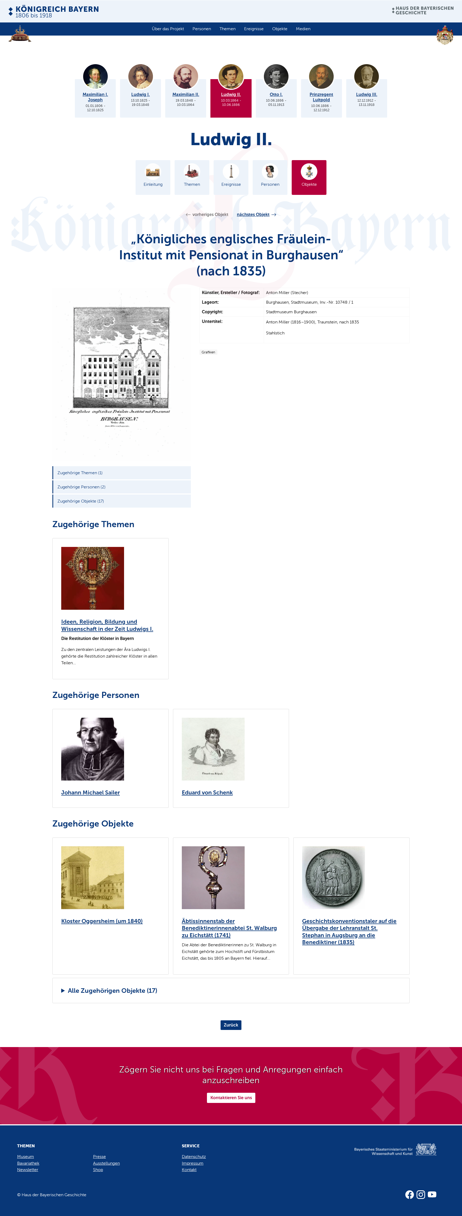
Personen (201, 28)
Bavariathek (28, 1163)
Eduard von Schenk (207, 792)
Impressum (192, 1163)
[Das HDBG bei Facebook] (409, 1194)
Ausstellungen (106, 1163)
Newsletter (27, 1169)
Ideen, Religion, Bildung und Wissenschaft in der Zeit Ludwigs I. (107, 625)
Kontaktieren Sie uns (231, 1097)
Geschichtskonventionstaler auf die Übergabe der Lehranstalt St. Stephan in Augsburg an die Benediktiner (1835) (349, 932)
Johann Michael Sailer (90, 792)
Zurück (231, 1025)
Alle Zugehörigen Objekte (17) (112, 990)
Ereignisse (254, 28)
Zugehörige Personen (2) (81, 487)
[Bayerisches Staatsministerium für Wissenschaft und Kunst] (387, 1155)
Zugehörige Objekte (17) (80, 501)
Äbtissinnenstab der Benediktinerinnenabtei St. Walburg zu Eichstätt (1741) (229, 928)
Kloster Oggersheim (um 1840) (102, 921)
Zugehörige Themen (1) (80, 472)
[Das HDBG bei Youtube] (432, 1194)
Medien (303, 28)
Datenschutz (194, 1156)
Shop (98, 1169)
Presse (99, 1156)
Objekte (279, 28)
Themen (228, 28)
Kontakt (189, 1169)
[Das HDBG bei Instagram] (421, 1194)
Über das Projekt (168, 28)
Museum (25, 1156)
